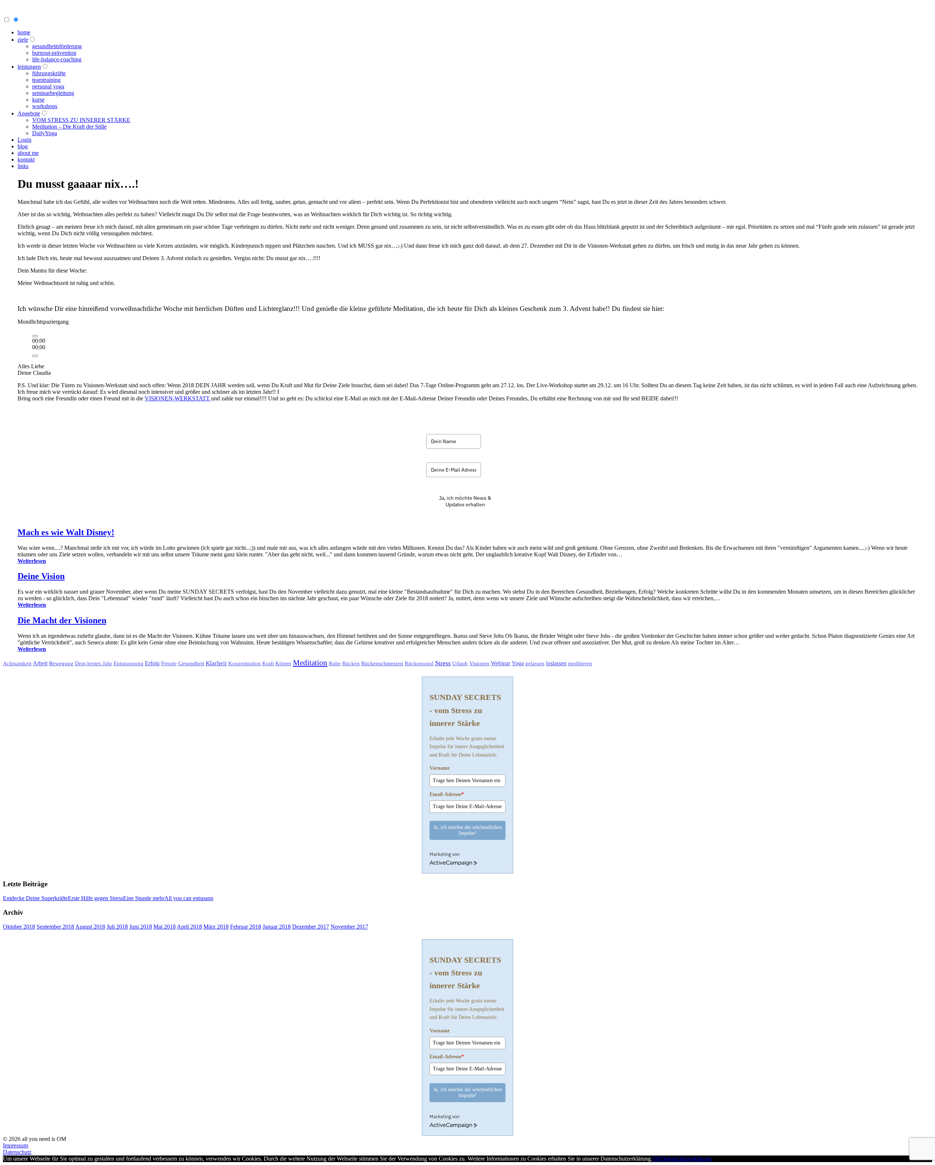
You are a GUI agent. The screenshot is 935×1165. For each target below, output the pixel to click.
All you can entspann (188, 898)
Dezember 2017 (310, 927)
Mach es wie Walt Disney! (66, 532)
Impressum (15, 1145)
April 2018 (189, 927)
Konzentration (244, 663)
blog (23, 146)
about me (28, 153)
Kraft (268, 663)
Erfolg (152, 663)
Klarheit (216, 663)
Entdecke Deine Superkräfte (35, 898)
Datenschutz (17, 1152)
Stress (443, 663)
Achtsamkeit (17, 663)
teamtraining (46, 80)
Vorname (440, 768)
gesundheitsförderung (57, 46)
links (23, 166)
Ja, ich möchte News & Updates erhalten (465, 501)
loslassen (556, 663)
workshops (44, 106)
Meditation (310, 662)
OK (656, 1159)
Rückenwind (419, 663)
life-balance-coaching (56, 59)
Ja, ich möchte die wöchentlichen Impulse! (468, 830)
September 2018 (55, 927)
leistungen (29, 67)
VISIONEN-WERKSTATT (178, 398)
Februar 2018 (245, 927)
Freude (169, 663)
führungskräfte (49, 73)
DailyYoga (44, 133)
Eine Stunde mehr (143, 898)
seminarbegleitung (53, 93)
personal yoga (48, 86)
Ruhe (335, 663)
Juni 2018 (140, 927)
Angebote (29, 113)
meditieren (580, 663)
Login (24, 140)
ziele (23, 40)
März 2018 (216, 927)
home (24, 32)
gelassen (535, 663)
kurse (38, 99)
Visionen (479, 663)
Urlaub (460, 663)
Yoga (518, 663)
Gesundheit (191, 663)
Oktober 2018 (19, 927)
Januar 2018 (277, 927)
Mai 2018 (164, 927)
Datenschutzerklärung (686, 1159)
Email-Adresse (447, 794)
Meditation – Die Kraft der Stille (69, 126)
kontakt (26, 159)
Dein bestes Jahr (93, 663)
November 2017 (349, 927)
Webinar (500, 663)
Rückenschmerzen (382, 663)
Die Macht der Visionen (62, 620)
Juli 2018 (117, 927)
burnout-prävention (54, 53)
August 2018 (90, 927)
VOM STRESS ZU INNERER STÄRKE (81, 120)
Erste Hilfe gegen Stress (95, 898)
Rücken (351, 663)
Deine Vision (41, 576)
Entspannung (129, 663)
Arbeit (40, 663)
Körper (283, 663)
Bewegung (61, 663)
